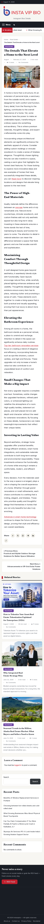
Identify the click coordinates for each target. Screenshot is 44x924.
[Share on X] (18, 536)
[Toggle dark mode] (14, 25)
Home (6, 39)
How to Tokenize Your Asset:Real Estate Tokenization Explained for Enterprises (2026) (18, 617)
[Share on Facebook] (13, 536)
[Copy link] (6, 541)
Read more (16, 179)
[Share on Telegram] (28, 536)
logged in (17, 765)
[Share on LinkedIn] (33, 536)
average (19, 207)
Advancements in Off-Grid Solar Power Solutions (23, 566)
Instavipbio (17, 917)
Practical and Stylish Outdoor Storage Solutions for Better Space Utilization (19, 553)
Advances (8, 517)
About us (7, 921)
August (6, 59)
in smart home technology (24, 517)
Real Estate (14, 39)
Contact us (16, 921)
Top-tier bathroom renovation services (21, 345)
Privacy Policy (26, 921)
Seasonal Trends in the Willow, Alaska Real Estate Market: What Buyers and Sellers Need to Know (18, 731)
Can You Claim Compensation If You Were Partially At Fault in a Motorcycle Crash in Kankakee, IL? (19, 824)
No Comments (23, 62)
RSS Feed (11, 882)
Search (6, 777)
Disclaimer (36, 921)
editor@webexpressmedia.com (23, 907)
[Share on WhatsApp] (23, 536)
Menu (8, 25)
